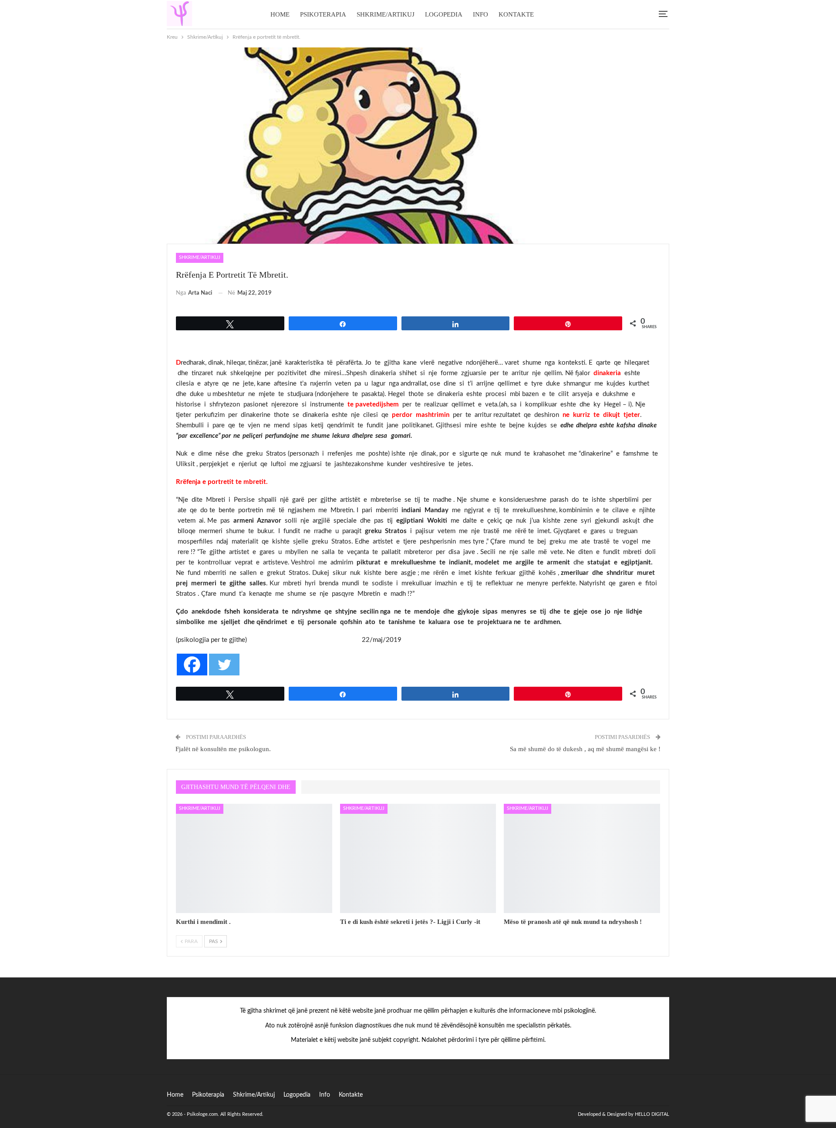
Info (480, 14)
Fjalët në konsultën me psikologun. (223, 748)
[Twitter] (224, 664)
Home (280, 14)
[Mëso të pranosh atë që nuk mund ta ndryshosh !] (582, 858)
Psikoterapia (323, 14)
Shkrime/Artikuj (386, 14)
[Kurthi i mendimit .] (254, 858)
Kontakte (516, 14)
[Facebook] (192, 664)
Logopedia (443, 14)
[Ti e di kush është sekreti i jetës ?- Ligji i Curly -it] (418, 858)
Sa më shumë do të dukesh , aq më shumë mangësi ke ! (585, 748)
